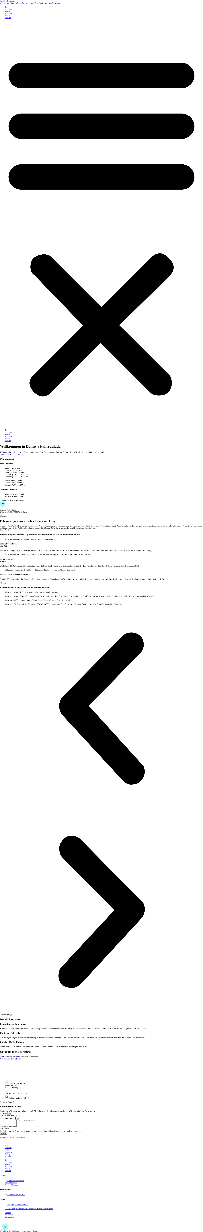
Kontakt (8, 18)
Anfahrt (7, 16)
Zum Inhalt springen (7, 1)
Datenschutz (4, 1129)
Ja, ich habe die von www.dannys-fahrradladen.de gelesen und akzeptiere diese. (42, 1131)
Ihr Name (4, 1113)
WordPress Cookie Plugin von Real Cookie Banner (19, 1231)
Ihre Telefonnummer (8, 1116)
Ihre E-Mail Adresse (7, 1118)
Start (6, 7)
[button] (101, 224)
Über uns (8, 9)
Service (7, 11)
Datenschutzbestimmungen (25, 1131)
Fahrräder (8, 13)
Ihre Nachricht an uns (8, 1127)
